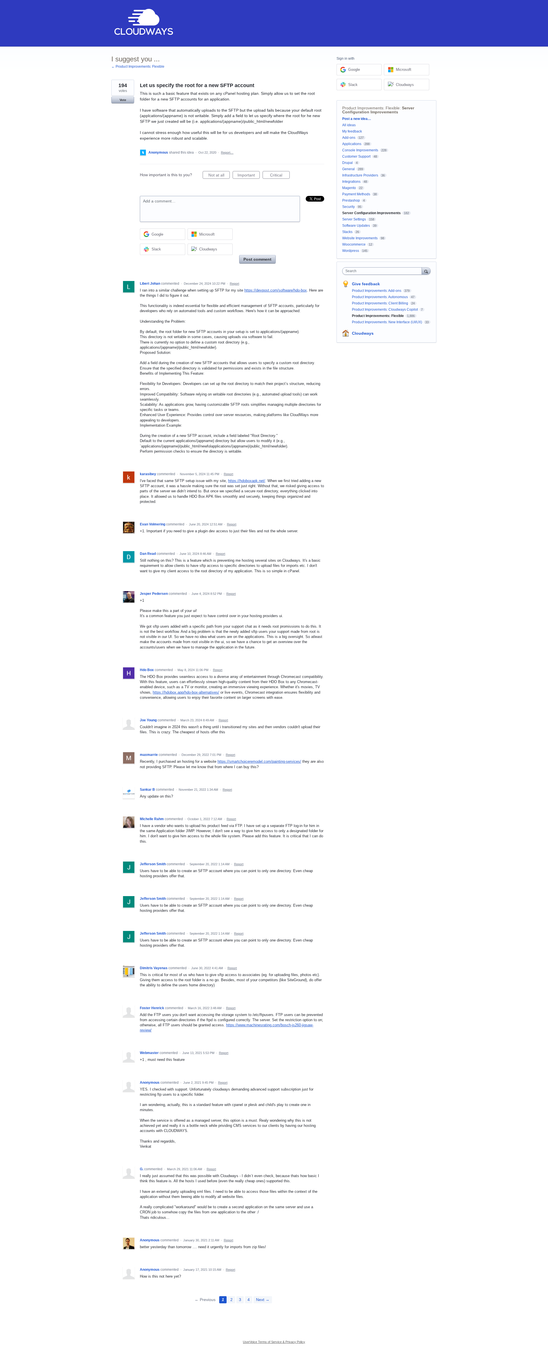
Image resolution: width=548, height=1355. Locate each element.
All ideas (349, 125)
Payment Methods (356, 194)
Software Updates (356, 226)
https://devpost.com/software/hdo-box (275, 290)
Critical (280, 176)
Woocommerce (354, 244)
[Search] (426, 270)
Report (234, 283)
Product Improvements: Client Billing (380, 303)
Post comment (257, 259)
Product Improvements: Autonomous (380, 297)
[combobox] (383, 271)
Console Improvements (360, 150)
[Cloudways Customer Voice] (143, 23)
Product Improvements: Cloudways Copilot (385, 310)
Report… (227, 152)
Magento (349, 188)
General (348, 169)
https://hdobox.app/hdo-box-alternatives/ (186, 692)
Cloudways (363, 333)
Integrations (351, 182)
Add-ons (348, 138)
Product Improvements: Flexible (371, 108)
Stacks (347, 232)
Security (348, 207)
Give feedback (366, 284)
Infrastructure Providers (360, 175)
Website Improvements (360, 238)
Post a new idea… (356, 119)
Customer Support (356, 156)
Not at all (219, 176)
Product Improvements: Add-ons (377, 291)
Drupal (347, 163)
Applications (351, 144)
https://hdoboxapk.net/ (246, 481)
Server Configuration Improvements (378, 110)
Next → (262, 1299)
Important (248, 176)
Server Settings (354, 219)
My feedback (352, 131)
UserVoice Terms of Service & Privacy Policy (274, 1342)
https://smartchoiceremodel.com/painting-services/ (259, 761)
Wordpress (350, 251)
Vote (123, 100)
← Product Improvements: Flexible (137, 67)
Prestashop (351, 200)
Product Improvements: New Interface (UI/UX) (387, 322)
